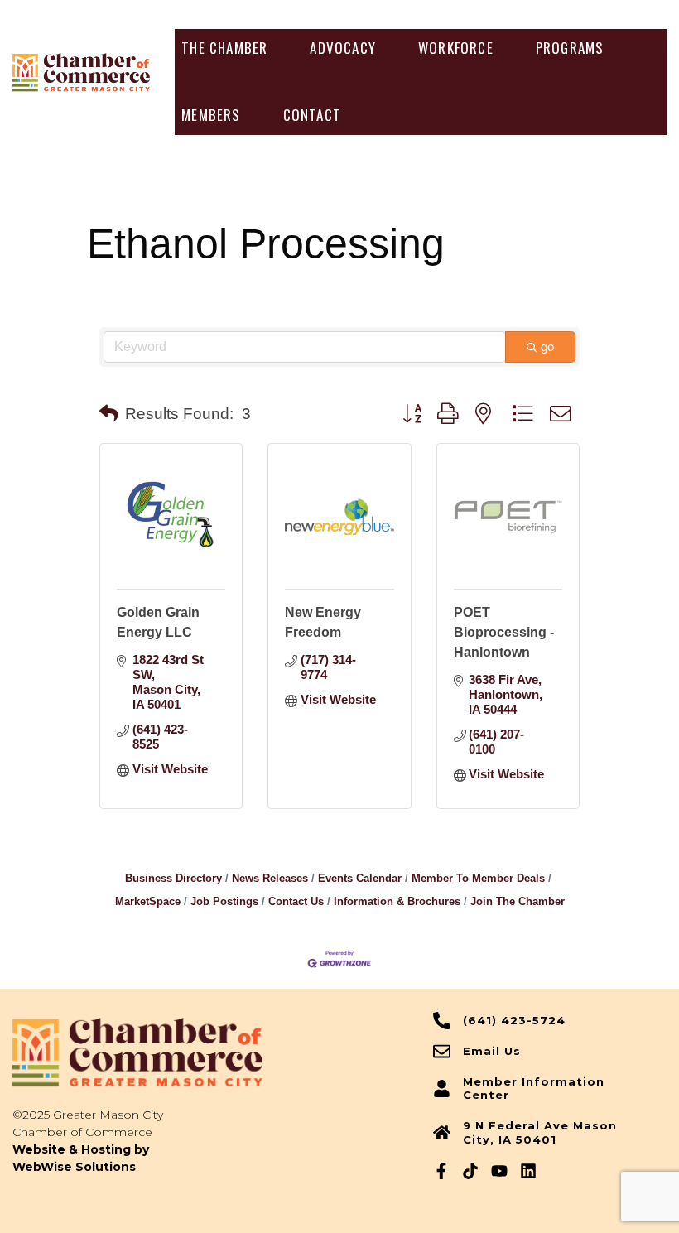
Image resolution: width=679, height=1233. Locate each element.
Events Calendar (360, 878)
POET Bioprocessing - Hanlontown (504, 632)
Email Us (492, 1050)
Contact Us (296, 901)
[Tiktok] (470, 1171)
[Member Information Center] (441, 1088)
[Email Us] (441, 1051)
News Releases (270, 878)
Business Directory (173, 878)
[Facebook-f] (441, 1171)
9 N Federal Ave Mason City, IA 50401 (540, 1132)
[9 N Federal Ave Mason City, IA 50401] (441, 1132)
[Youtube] (499, 1171)
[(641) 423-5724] (441, 1020)
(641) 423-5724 (514, 1020)
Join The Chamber (517, 901)
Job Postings (224, 901)
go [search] (547, 347)
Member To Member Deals (478, 878)
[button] (224, 48)
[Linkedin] (528, 1171)
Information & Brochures (397, 901)
